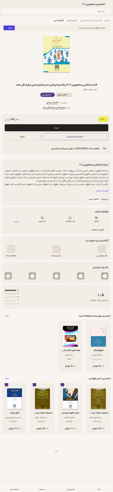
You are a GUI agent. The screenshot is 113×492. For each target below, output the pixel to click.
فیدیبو (107, 20)
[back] (108, 4)
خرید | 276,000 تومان (29, 488)
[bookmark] (64, 77)
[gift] (56, 77)
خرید (56, 128)
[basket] (11, 4)
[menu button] (4, 4)
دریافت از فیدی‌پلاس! (75, 136)
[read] (11, 249)
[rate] (104, 275)
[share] (49, 77)
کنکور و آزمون (72, 20)
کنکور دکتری (59, 20)
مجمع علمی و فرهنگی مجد (54, 107)
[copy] (7, 148)
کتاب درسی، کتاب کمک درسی (91, 20)
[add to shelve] (102, 249)
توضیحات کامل (102, 190)
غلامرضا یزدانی (52, 102)
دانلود (10, 28)
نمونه (22, 136)
